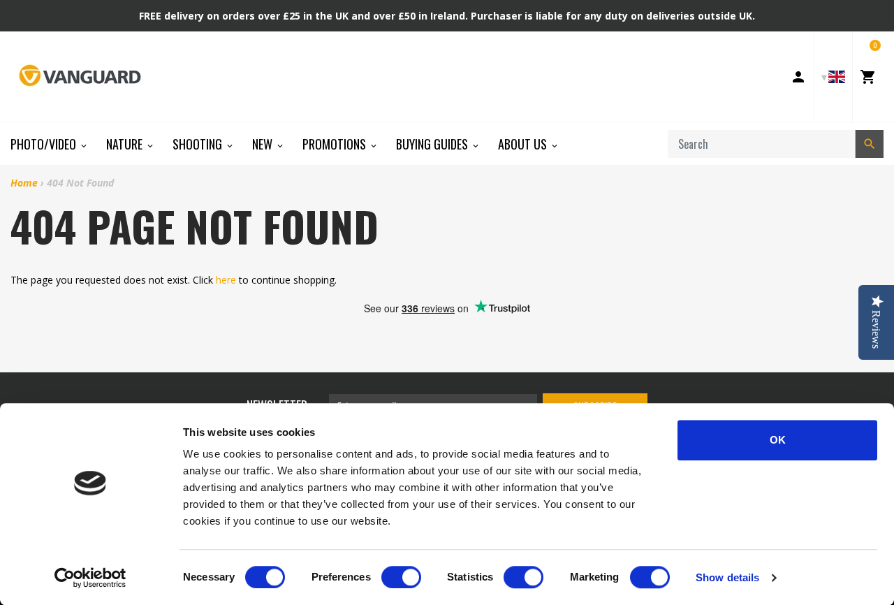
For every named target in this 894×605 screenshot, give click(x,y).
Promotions (335, 144)
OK (778, 440)
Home (24, 182)
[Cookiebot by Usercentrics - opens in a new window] (90, 577)
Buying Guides (433, 144)
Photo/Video (44, 144)
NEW (263, 144)
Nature (125, 144)
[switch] (401, 577)
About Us (524, 144)
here (226, 279)
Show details (727, 577)
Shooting (199, 144)
